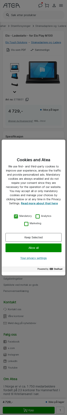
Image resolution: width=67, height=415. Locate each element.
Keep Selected (33, 237)
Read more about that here (39, 203)
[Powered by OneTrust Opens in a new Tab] (50, 270)
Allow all (34, 247)
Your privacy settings (33, 258)
